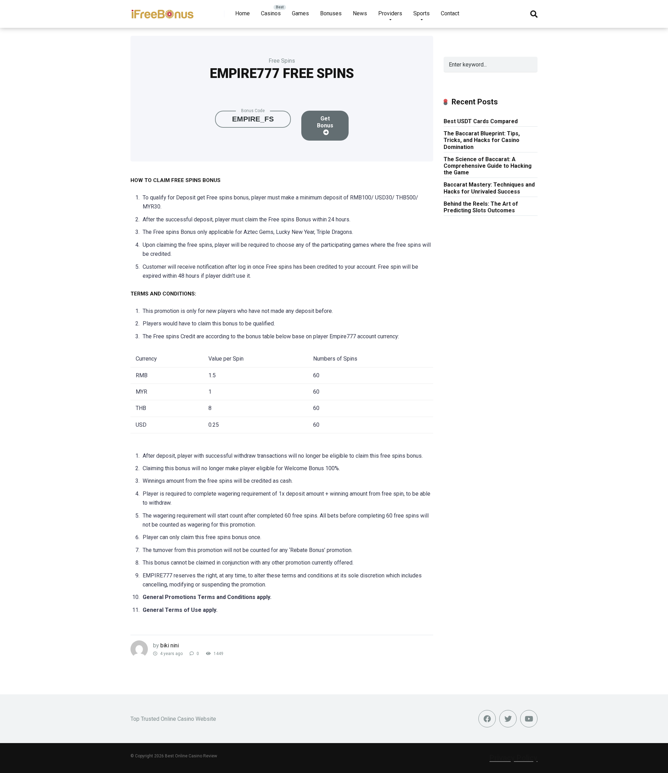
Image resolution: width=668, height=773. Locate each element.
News (360, 13)
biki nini (169, 645)
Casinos (271, 13)
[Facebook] (487, 718)
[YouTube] (529, 718)
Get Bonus (325, 122)
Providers (390, 13)
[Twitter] (508, 718)
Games (300, 13)
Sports (421, 13)
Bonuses (331, 13)
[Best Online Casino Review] (162, 11)
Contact (450, 13)
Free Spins (282, 60)
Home (242, 13)
